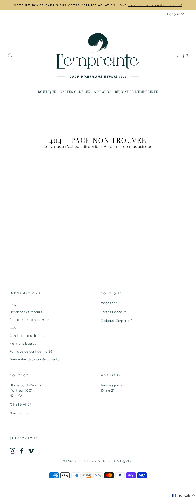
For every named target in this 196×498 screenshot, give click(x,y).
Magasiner (109, 303)
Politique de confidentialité (31, 351)
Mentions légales (23, 343)
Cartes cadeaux (75, 92)
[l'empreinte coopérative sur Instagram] (12, 451)
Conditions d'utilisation (28, 336)
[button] (183, 495)
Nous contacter (22, 413)
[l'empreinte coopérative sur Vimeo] (31, 451)
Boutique (47, 92)
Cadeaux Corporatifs (117, 320)
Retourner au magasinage (128, 146)
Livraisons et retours (26, 312)
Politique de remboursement (32, 320)
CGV (13, 328)
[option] (98, 5)
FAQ (13, 304)
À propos (102, 92)
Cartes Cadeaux (113, 312)
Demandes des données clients (34, 359)
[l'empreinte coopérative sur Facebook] (22, 451)
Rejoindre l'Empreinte (136, 92)
